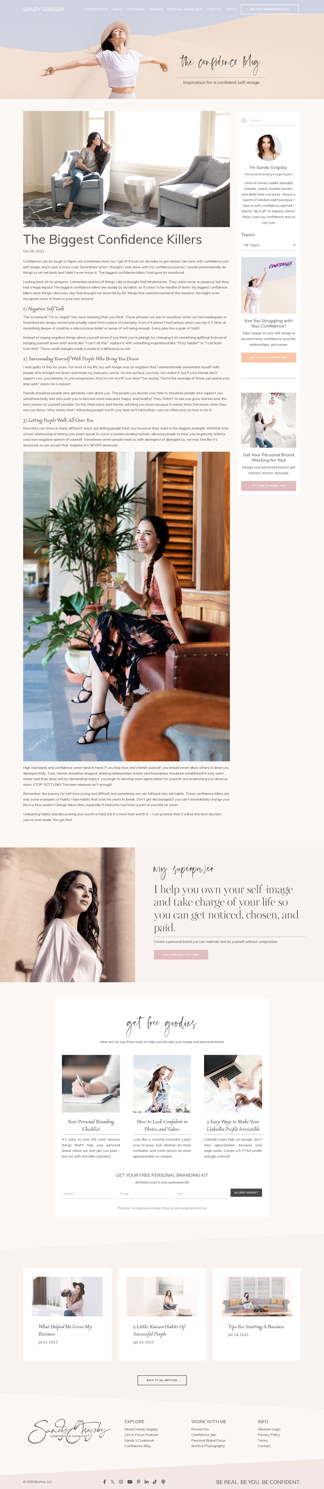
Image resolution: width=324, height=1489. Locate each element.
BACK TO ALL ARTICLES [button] (162, 1380)
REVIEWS (156, 9)
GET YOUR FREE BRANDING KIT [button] (270, 9)
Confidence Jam (203, 1434)
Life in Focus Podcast (141, 1434)
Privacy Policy (269, 1434)
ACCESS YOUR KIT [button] (246, 1192)
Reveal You (200, 1429)
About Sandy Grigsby (141, 1429)
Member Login (269, 1429)
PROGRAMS (136, 9)
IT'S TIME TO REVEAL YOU (268, 485)
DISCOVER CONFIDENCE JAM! (268, 357)
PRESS (231, 9)
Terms (263, 1440)
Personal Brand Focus (208, 1440)
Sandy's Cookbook (139, 1440)
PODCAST (214, 9)
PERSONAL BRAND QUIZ (185, 9)
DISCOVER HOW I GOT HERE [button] (181, 954)
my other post (175, 410)
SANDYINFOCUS (96, 9)
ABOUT (117, 9)
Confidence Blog (138, 1446)
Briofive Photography (208, 1446)
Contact (264, 1446)
